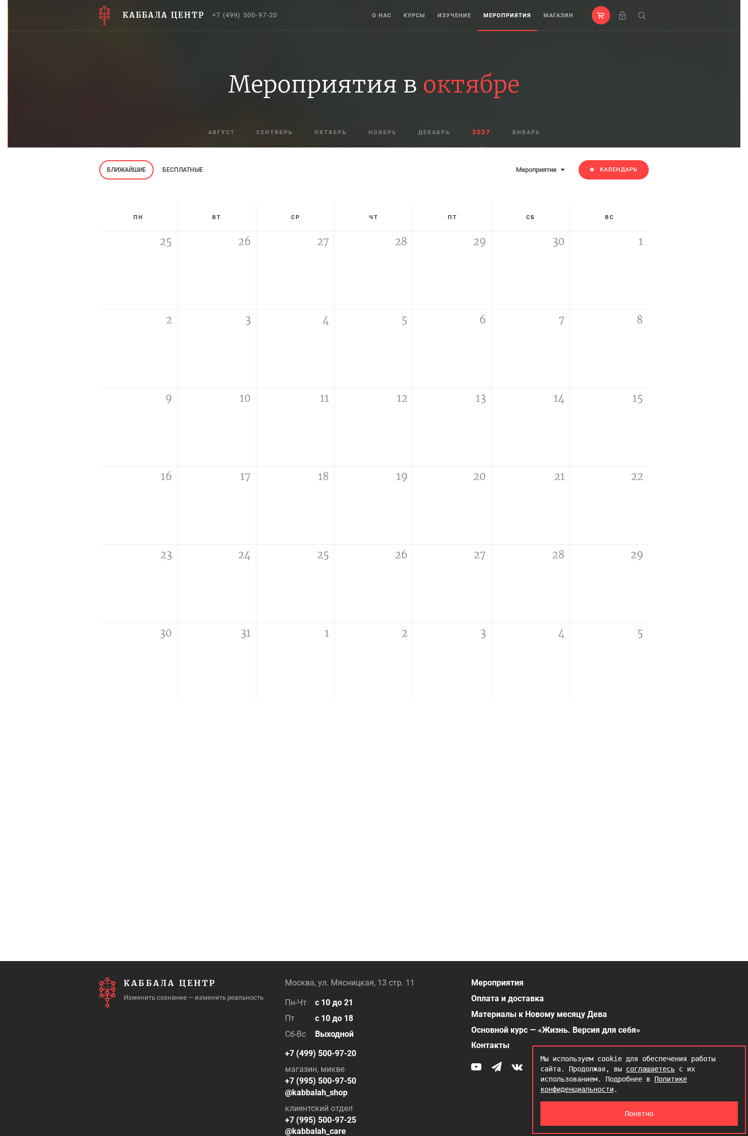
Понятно (639, 1114)
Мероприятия (507, 15)
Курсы (414, 15)
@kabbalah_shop (316, 1092)
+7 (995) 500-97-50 (320, 1081)
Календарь (619, 169)
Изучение (454, 15)
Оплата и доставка (507, 998)
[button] (601, 15)
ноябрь (382, 132)
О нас (381, 15)
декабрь (434, 132)
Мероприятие (537, 169)
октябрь (330, 132)
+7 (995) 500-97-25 (320, 1120)
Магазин (558, 15)
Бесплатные (182, 169)
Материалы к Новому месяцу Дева (539, 1014)
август (221, 132)
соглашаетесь (650, 1069)
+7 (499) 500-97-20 (245, 15)
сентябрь (274, 132)
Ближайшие (126, 169)
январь (526, 132)
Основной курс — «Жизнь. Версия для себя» (555, 1030)
